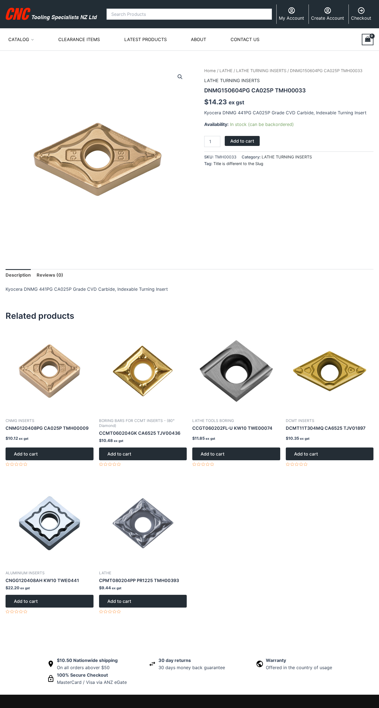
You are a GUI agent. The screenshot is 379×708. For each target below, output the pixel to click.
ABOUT (198, 39)
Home (210, 70)
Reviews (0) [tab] (50, 275)
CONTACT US (245, 39)
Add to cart (242, 141)
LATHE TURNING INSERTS (261, 70)
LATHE (226, 70)
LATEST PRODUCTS (145, 39)
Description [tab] (18, 275)
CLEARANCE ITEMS (79, 39)
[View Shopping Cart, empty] (367, 39)
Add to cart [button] (26, 454)
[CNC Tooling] (51, 14)
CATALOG (18, 39)
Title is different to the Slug (238, 163)
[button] (180, 77)
